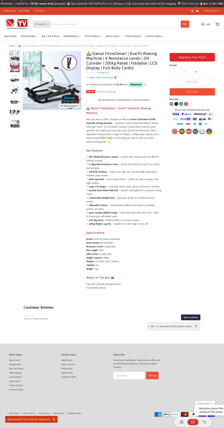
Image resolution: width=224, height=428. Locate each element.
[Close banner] (220, 4)
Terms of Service (68, 364)
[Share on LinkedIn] (181, 104)
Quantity (173, 65)
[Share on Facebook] (171, 104)
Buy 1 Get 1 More (50, 36)
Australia (211, 11)
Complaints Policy (68, 377)
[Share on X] (176, 104)
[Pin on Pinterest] (186, 104)
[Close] (54, 419)
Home (12, 45)
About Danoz (66, 360)
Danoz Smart (112, 36)
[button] (206, 24)
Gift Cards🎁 (40, 11)
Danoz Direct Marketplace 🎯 (103, 77)
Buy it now (192, 91)
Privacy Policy (67, 368)
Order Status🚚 (10, 11)
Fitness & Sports (133, 36)
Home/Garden (28, 36)
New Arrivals (10, 36)
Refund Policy (67, 372)
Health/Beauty (71, 36)
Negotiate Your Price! (192, 57)
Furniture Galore (154, 36)
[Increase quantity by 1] (196, 72)
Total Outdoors (92, 36)
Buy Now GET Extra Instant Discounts (29, 419)
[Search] (185, 24)
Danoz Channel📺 (25, 11)
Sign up (152, 375)
